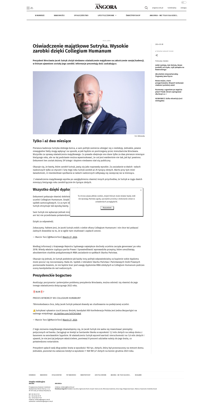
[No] (141, 190)
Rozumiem (107, 208)
